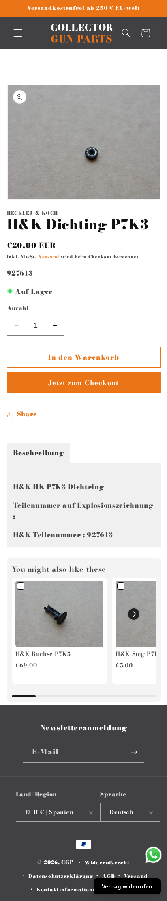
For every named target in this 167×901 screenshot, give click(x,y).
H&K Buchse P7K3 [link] (43, 654)
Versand (49, 257)
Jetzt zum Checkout (83, 383)
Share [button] (27, 414)
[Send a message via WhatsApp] (153, 854)
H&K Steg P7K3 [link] (139, 654)
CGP (67, 862)
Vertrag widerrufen (127, 886)
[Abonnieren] (133, 752)
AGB (108, 876)
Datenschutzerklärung (60, 876)
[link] (59, 614)
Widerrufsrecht (107, 862)
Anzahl (18, 308)
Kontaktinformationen (67, 889)
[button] (18, 33)
